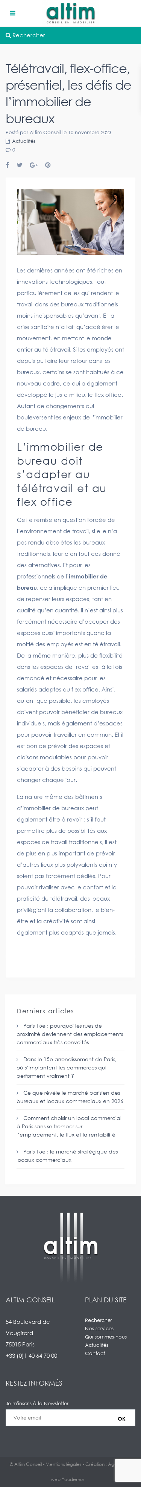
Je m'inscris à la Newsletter (37, 1403)
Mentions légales (63, 1464)
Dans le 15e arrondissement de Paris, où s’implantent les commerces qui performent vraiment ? (67, 1067)
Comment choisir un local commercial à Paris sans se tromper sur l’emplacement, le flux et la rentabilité (69, 1126)
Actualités (23, 141)
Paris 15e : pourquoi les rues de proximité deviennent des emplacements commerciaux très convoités (70, 1033)
